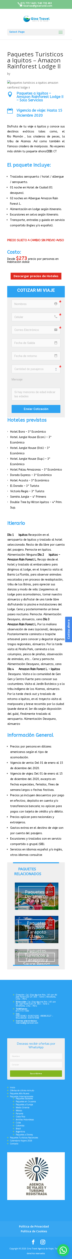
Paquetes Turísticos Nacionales (24, 1137)
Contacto (14, 1143)
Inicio (12, 1087)
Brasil (18, 1128)
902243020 (21, 1017)
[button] (63, 1250)
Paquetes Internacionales (21, 1096)
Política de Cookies (34, 1231)
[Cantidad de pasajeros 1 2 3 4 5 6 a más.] (36, 369)
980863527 (46, 1015)
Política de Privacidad (34, 1226)
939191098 (33, 1017)
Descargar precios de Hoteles (36, 276)
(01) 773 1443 (28, 3)
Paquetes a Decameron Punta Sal (36, 896)
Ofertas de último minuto (22, 1090)
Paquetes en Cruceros (26, 1101)
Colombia (20, 1125)
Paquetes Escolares (24, 1098)
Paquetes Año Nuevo (19, 1093)
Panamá (19, 1113)
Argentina (20, 1131)
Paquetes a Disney (24, 1134)
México (19, 1110)
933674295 (33, 1015)
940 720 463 (45, 3)
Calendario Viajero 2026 (21, 1140)
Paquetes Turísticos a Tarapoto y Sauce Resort (36, 957)
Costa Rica (20, 1116)
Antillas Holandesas (25, 1119)
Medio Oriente (22, 1107)
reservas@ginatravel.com (27, 1022)
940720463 (21, 1015)
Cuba (18, 1122)
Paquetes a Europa (24, 1104)
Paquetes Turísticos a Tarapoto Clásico (36, 929)
